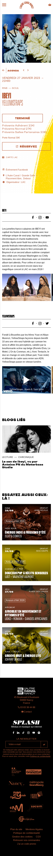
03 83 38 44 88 (27, 707)
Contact (27, 711)
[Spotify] (39, 733)
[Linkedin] (18, 733)
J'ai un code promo (26, 844)
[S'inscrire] (44, 744)
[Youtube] (34, 733)
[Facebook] (13, 733)
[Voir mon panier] (50, 5)
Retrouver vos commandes (26, 840)
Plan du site (16, 829)
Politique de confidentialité (40, 756)
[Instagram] (28, 733)
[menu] (4, 5)
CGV (38, 836)
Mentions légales (34, 829)
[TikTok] (23, 733)
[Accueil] (27, 4)
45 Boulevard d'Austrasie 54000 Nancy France (26, 700)
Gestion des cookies (22, 836)
